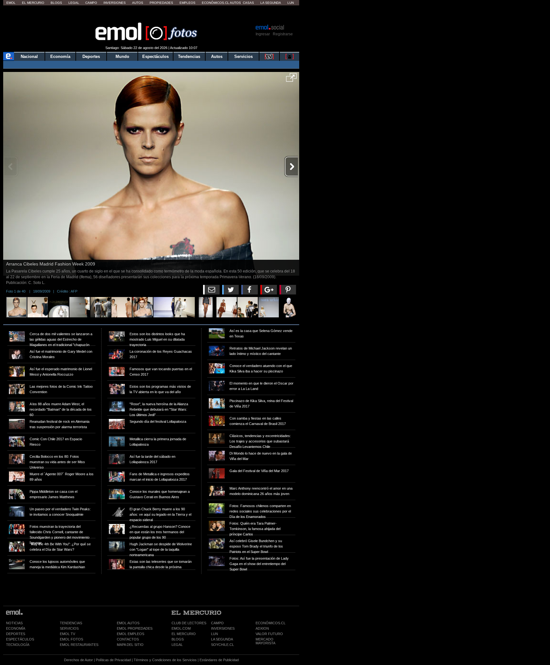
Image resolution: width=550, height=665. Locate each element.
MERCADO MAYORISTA (265, 641)
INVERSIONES (223, 628)
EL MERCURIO (184, 634)
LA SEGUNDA (222, 639)
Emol (11, 2)
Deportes (91, 56)
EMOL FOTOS (71, 639)
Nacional (29, 56)
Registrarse (283, 34)
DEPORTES (15, 634)
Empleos (187, 2)
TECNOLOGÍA (17, 645)
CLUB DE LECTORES (189, 623)
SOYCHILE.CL (222, 645)
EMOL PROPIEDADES (134, 628)
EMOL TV (67, 634)
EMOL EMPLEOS (130, 634)
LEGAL (177, 645)
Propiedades (161, 2)
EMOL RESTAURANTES (79, 645)
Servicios (243, 56)
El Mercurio (33, 2)
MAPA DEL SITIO (130, 645)
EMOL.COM (181, 628)
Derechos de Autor (78, 660)
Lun (290, 2)
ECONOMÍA (15, 628)
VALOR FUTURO (269, 634)
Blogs (56, 2)
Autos (137, 2)
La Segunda (270, 2)
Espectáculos (155, 56)
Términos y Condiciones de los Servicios (165, 660)
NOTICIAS (14, 623)
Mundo (122, 56)
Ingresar (263, 34)
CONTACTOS (128, 639)
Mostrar (151, 14)
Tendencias (189, 56)
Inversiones (114, 2)
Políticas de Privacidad (113, 660)
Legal (73, 2)
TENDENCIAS (71, 623)
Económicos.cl (215, 2)
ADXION (262, 628)
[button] (291, 79)
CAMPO (217, 623)
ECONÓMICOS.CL (271, 623)
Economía (60, 56)
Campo (91, 2)
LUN (214, 634)
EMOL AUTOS (128, 623)
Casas (248, 2)
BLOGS (178, 639)
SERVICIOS (69, 628)
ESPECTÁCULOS (20, 639)
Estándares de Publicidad (219, 660)
